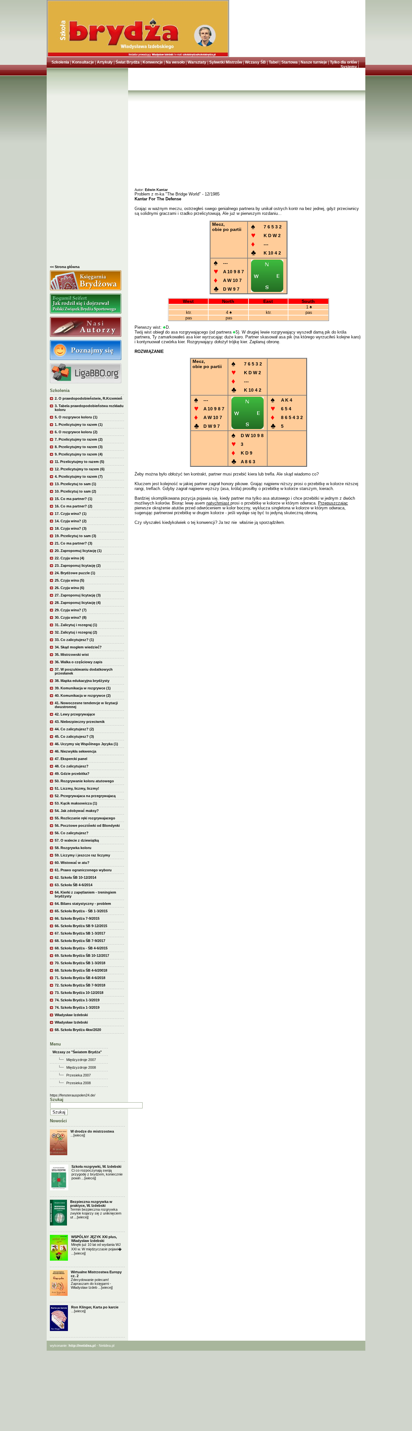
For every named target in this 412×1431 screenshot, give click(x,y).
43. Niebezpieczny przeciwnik (80, 722)
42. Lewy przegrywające (75, 714)
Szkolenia (60, 62)
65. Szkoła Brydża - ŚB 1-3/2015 (81, 911)
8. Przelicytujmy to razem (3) (79, 447)
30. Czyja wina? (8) (71, 617)
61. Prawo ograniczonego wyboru (83, 870)
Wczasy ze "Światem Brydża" (77, 1052)
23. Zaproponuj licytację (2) (78, 565)
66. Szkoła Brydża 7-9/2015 (77, 918)
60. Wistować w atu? (72, 863)
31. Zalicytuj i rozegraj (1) (76, 625)
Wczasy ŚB (255, 62)
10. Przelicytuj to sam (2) (75, 491)
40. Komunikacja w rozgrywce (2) (83, 695)
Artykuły (105, 62)
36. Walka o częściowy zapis (78, 662)
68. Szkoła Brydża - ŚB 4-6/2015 (81, 948)
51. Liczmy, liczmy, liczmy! (77, 788)
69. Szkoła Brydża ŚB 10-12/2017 (82, 955)
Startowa (289, 62)
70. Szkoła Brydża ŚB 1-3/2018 (80, 963)
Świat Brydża (128, 62)
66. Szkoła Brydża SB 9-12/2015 (81, 926)
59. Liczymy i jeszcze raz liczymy (82, 855)
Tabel (273, 62)
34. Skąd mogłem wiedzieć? (78, 647)
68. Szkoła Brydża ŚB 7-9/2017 (80, 941)
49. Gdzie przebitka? (72, 774)
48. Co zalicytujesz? (72, 766)
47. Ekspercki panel (71, 759)
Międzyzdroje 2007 (81, 1060)
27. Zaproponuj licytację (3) (78, 595)
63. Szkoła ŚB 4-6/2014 (73, 885)
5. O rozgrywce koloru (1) (76, 417)
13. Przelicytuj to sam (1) (75, 484)
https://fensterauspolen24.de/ (72, 1095)
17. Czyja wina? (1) (71, 513)
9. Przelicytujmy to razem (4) (79, 454)
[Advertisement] (87, 168)
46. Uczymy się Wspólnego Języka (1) (86, 744)
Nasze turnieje (314, 62)
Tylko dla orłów (343, 62)
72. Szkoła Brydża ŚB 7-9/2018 (80, 985)
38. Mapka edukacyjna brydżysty (82, 681)
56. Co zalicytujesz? (72, 833)
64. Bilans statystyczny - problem (83, 904)
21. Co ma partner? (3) (73, 543)
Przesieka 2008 (78, 1083)
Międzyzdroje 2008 (81, 1067)
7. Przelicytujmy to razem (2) (79, 439)
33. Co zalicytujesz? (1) (74, 640)
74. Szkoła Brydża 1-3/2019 (77, 1000)
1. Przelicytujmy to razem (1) (79, 424)
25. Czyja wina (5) (69, 580)
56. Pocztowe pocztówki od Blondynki (87, 825)
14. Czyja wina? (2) (71, 521)
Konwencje (153, 62)
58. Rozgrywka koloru (73, 848)
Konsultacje (83, 62)
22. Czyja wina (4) (69, 558)
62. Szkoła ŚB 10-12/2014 (75, 877)
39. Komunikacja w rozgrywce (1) (83, 688)
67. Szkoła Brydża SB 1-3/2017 (80, 933)
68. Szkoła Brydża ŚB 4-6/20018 (81, 970)
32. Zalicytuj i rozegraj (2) (76, 632)
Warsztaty (197, 62)
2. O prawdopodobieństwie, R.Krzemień (88, 398)
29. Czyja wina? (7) (71, 610)
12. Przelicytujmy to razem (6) (80, 469)
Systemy (349, 67)
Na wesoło (175, 62)
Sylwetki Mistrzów (225, 62)
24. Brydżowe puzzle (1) (75, 573)
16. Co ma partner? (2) (73, 506)
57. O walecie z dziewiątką (77, 840)
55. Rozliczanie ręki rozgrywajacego (85, 818)
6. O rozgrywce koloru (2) (76, 432)
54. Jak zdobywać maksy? (77, 811)
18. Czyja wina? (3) (71, 528)
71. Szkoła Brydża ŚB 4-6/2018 (80, 978)
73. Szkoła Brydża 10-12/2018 (79, 993)
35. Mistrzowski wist (72, 654)
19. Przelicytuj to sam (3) (75, 536)
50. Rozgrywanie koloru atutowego (84, 781)
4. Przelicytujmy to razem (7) (79, 476)
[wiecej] (79, 1135)
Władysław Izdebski (71, 1015)
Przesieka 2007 (78, 1075)
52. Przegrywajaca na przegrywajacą (85, 796)
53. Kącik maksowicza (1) (76, 803)
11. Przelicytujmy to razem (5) (79, 462)
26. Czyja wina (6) (69, 588)
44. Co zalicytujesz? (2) (74, 729)
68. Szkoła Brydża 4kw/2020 (78, 1030)
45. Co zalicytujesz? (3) (74, 736)
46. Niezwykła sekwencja (75, 751)
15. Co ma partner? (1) (73, 499)
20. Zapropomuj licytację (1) (78, 551)
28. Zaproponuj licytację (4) (78, 603)
